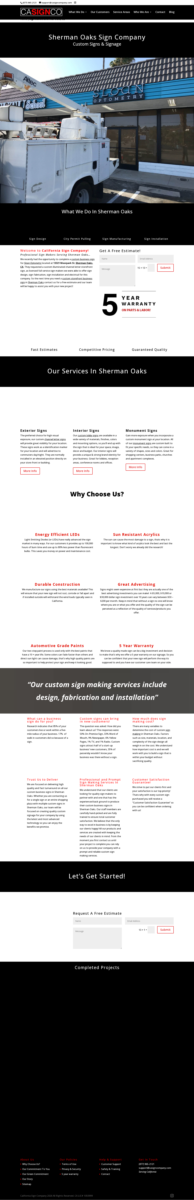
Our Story (27, 1179)
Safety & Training (110, 1169)
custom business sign (83, 259)
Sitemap (26, 1184)
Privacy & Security (71, 1169)
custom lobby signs (88, 435)
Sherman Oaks (36, 282)
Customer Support (111, 1164)
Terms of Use (69, 1164)
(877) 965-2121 (30, 2)
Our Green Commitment (35, 1174)
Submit (165, 268)
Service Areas (121, 12)
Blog (172, 12)
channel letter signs (55, 439)
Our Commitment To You (36, 1169)
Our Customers (100, 12)
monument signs (142, 443)
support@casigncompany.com (155, 1167)
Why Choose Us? (31, 1164)
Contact (160, 12)
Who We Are (141, 12)
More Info (30, 471)
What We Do (76, 12)
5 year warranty (70, 1174)
